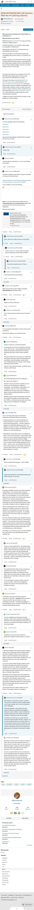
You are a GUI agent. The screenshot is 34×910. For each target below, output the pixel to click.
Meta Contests (6, 876)
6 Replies (5, 294)
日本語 (4, 884)
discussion (9, 784)
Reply (4, 142)
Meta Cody (5, 873)
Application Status (5, 897)
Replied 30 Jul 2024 (7, 21)
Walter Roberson (8, 19)
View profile (25, 818)
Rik (5, 158)
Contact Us (21, 897)
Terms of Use (14, 897)
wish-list (23, 784)
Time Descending (26, 109)
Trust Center (4, 895)
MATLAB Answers (5, 5)
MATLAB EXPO (6, 871)
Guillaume (8, 614)
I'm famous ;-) (5, 841)
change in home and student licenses (11, 837)
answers (29, 784)
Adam (6, 412)
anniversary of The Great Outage (10, 833)
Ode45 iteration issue (15, 213)
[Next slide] (31, 5)
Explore (3, 29)
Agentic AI (4, 862)
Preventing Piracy (27, 895)
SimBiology (5, 878)
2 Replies (5, 538)
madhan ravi (8, 171)
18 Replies (5, 454)
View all (30, 845)
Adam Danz (8, 118)
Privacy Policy (18, 895)
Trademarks (11, 895)
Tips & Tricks (5, 882)
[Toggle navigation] (1, 8)
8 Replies (5, 693)
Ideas (7, 29)
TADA (6, 326)
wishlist (16, 784)
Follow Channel (28, 29)
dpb (7, 375)
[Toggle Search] (28, 1)
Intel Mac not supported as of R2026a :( (12, 829)
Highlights (4, 858)
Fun (3, 866)
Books (3, 864)
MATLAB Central (11, 1)
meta (3, 784)
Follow (9, 818)
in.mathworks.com (15, 225)
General (4, 860)
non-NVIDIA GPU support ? (9, 825)
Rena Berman (10, 248)
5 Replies (5, 232)
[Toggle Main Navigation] (31, 1)
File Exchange (15, 5)
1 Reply (6, 243)
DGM (7, 341)
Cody (22, 5)
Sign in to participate (8, 113)
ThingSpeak (5, 880)
